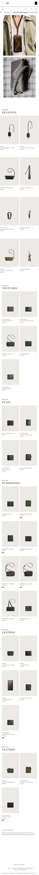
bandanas (7, 12)
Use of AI (33, 873)
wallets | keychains (20, 12)
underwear (34, 12)
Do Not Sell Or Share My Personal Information (16, 873)
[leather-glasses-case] (19, 77)
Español (22, 864)
